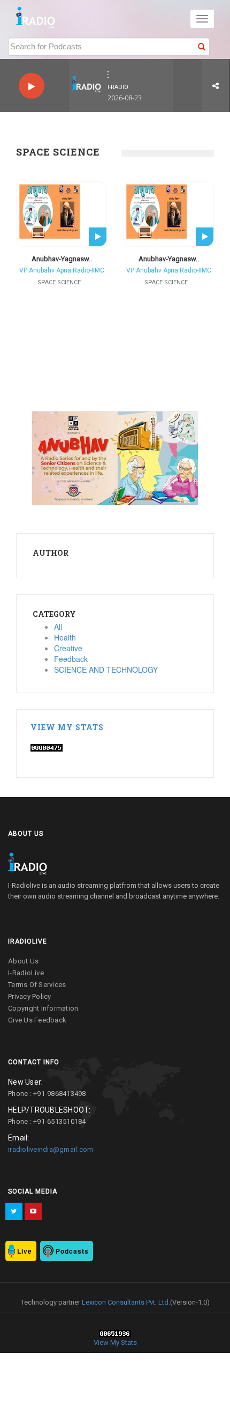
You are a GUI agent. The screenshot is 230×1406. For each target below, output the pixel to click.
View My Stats (67, 727)
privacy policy (29, 996)
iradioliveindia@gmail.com (50, 1149)
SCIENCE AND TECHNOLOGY (106, 669)
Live (24, 1251)
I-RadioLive (26, 973)
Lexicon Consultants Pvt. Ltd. (125, 1302)
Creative (68, 648)
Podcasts (72, 1251)
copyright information (43, 1008)
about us (23, 961)
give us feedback (37, 1020)
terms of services (37, 985)
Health (65, 637)
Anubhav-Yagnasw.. (62, 259)
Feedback (71, 658)
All (58, 626)
